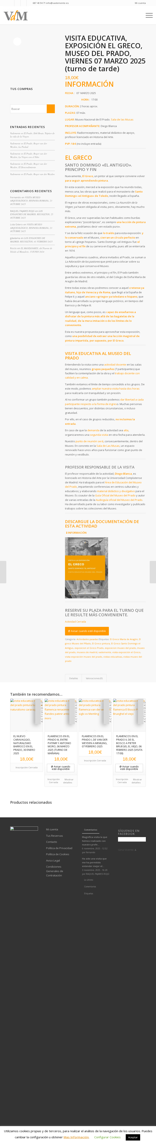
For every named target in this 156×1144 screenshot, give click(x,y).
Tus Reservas (54, 835)
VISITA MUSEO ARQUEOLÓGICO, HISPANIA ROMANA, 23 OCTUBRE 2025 (31, 201)
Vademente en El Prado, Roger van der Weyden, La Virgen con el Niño (28, 155)
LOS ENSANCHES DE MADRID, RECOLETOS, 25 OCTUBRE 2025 (31, 214)
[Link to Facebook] (11, 3)
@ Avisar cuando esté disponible (87, 631)
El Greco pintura (101, 643)
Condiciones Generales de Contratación (54, 871)
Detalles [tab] (73, 678)
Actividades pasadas (87, 639)
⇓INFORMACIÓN (76, 532)
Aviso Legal (53, 860)
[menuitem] (139, 3)
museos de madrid (87, 652)
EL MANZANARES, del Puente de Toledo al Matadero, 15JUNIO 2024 (31, 250)
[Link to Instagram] (23, 3)
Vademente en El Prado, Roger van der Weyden (32, 174)
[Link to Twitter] (30, 3)
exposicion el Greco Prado (89, 647)
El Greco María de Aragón (124, 639)
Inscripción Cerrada (27, 767)
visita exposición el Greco (126, 652)
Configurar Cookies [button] (107, 1137)
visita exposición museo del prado (83, 656)
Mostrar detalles (68, 781)
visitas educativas (112, 656)
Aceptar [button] (133, 1137)
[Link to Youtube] (17, 3)
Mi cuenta (140, 2)
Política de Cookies (57, 854)
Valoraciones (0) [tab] (94, 678)
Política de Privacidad (59, 848)
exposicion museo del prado (120, 647)
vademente (105, 652)
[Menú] (148, 15)
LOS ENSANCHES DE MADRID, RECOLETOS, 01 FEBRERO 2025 (31, 239)
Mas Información (76, 1137)
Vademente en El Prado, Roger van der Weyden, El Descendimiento (28, 165)
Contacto (51, 842)
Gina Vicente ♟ (127, 850)
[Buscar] (140, 15)
